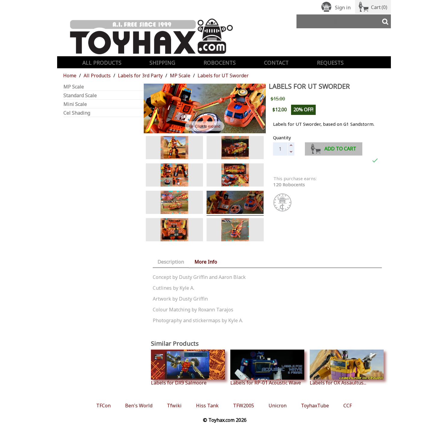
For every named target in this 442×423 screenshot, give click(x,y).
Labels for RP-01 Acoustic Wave (265, 382)
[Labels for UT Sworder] (174, 148)
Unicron (278, 405)
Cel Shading (76, 113)
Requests (330, 62)
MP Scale (73, 87)
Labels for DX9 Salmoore (179, 382)
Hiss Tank (207, 405)
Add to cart (340, 148)
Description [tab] (171, 261)
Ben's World (138, 405)
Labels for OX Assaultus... (338, 382)
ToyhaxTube (315, 405)
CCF (347, 405)
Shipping (162, 62)
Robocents (220, 62)
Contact (276, 62)
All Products (101, 62)
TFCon (103, 405)
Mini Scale (75, 104)
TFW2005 (243, 405)
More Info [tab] (206, 261)
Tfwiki (174, 405)
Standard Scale (80, 95)
